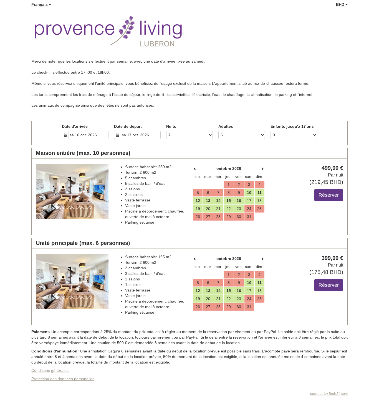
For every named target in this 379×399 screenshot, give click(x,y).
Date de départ (128, 126)
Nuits (171, 126)
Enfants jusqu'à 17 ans (292, 126)
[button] (41, 191)
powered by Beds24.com (329, 394)
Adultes (225, 126)
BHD (340, 4)
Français (40, 4)
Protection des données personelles (62, 379)
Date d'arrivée (75, 126)
